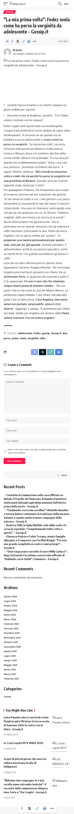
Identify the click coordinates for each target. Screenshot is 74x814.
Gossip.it (56, 333)
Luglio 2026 (10, 601)
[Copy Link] (23, 41)
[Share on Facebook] (12, 41)
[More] (34, 41)
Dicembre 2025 (12, 633)
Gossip (9, 12)
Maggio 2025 (10, 665)
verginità (32, 338)
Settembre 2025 (12, 646)
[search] (60, 4)
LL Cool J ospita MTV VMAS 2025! (23, 743)
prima (15, 338)
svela (23, 338)
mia (65, 333)
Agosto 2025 (10, 651)
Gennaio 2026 (11, 628)
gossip (46, 333)
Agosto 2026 (10, 596)
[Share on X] (17, 41)
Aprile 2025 (10, 669)
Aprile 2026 (10, 614)
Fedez (37, 333)
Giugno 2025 (10, 660)
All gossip (17, 50)
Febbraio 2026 (11, 624)
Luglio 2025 (10, 656)
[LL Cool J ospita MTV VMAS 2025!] (61, 746)
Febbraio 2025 (11, 678)
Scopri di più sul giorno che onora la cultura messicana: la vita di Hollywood (25, 762)
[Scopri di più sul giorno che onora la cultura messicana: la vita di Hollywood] (61, 762)
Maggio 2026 (10, 610)
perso (7, 338)
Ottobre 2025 (11, 642)
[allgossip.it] (18, 3)
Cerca (64, 475)
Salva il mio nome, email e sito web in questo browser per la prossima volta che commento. (37, 451)
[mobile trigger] (7, 3)
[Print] (28, 41)
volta (42, 338)
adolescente (25, 333)
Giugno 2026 (10, 605)
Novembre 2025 (12, 637)
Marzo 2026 (10, 619)
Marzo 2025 (10, 674)
